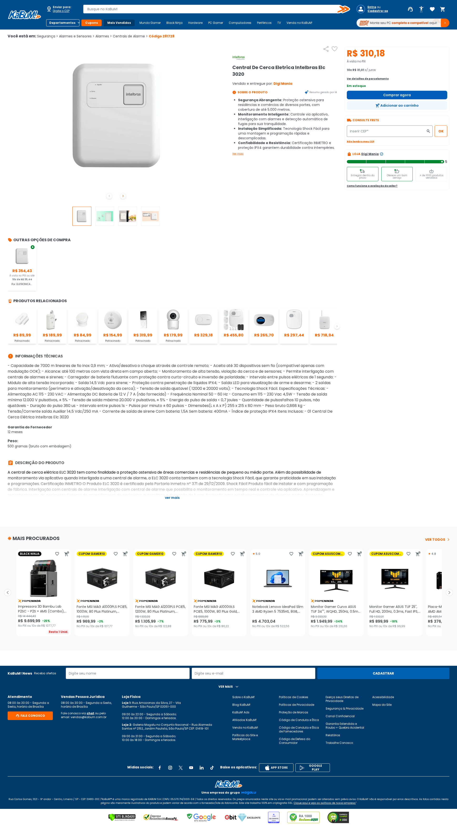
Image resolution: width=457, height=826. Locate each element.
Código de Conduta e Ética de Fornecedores (299, 729)
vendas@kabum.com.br (88, 717)
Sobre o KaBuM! (243, 697)
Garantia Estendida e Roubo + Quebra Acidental (345, 726)
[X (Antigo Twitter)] (180, 767)
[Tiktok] (212, 767)
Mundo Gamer (150, 23)
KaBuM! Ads (240, 712)
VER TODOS (435, 539)
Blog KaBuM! (241, 705)
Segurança (47, 36)
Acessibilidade (383, 697)
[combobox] (213, 9)
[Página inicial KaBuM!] (24, 14)
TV (279, 23)
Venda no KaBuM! (299, 23)
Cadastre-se (378, 11)
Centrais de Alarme (130, 36)
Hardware (195, 23)
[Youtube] (191, 767)
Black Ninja (174, 23)
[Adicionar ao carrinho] (66, 554)
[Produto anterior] (7, 592)
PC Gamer (215, 23)
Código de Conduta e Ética (299, 720)
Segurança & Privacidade (344, 708)
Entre (372, 7)
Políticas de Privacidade (296, 705)
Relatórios (333, 735)
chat (90, 713)
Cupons (91, 23)
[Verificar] (122, 817)
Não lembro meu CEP (360, 141)
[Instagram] (170, 767)
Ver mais (237, 153)
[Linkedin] (201, 767)
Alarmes (103, 36)
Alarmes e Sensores (76, 36)
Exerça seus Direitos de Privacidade (342, 699)
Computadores (240, 23)
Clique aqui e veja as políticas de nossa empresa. (325, 803)
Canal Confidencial (340, 716)
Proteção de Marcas (293, 712)
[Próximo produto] (449, 592)
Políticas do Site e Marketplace (245, 737)
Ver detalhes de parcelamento (368, 78)
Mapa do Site (382, 705)
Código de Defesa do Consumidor (294, 741)
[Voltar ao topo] (228, 784)
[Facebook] (159, 767)
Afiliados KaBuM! (244, 720)
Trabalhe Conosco (339, 743)
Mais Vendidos (119, 23)
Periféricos (264, 23)
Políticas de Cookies (293, 697)
